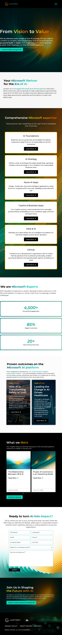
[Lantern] (11, 4)
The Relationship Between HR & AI (16, 473)
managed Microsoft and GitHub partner (29, 89)
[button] (24, 493)
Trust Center (26, 626)
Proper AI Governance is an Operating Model (43, 473)
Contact (37, 626)
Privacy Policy (11, 626)
